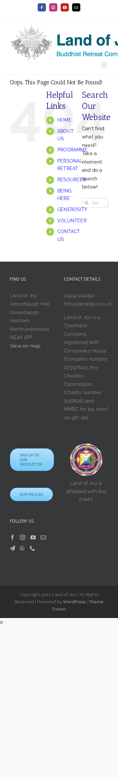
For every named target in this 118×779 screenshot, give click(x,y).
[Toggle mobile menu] (104, 64)
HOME (64, 120)
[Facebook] (12, 537)
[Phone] (32, 548)
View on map (25, 346)
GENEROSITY (72, 209)
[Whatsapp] (22, 548)
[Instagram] (22, 537)
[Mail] (43, 537)
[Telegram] (12, 548)
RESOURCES (71, 179)
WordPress (74, 601)
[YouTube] (33, 537)
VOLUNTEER (72, 220)
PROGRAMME (72, 149)
